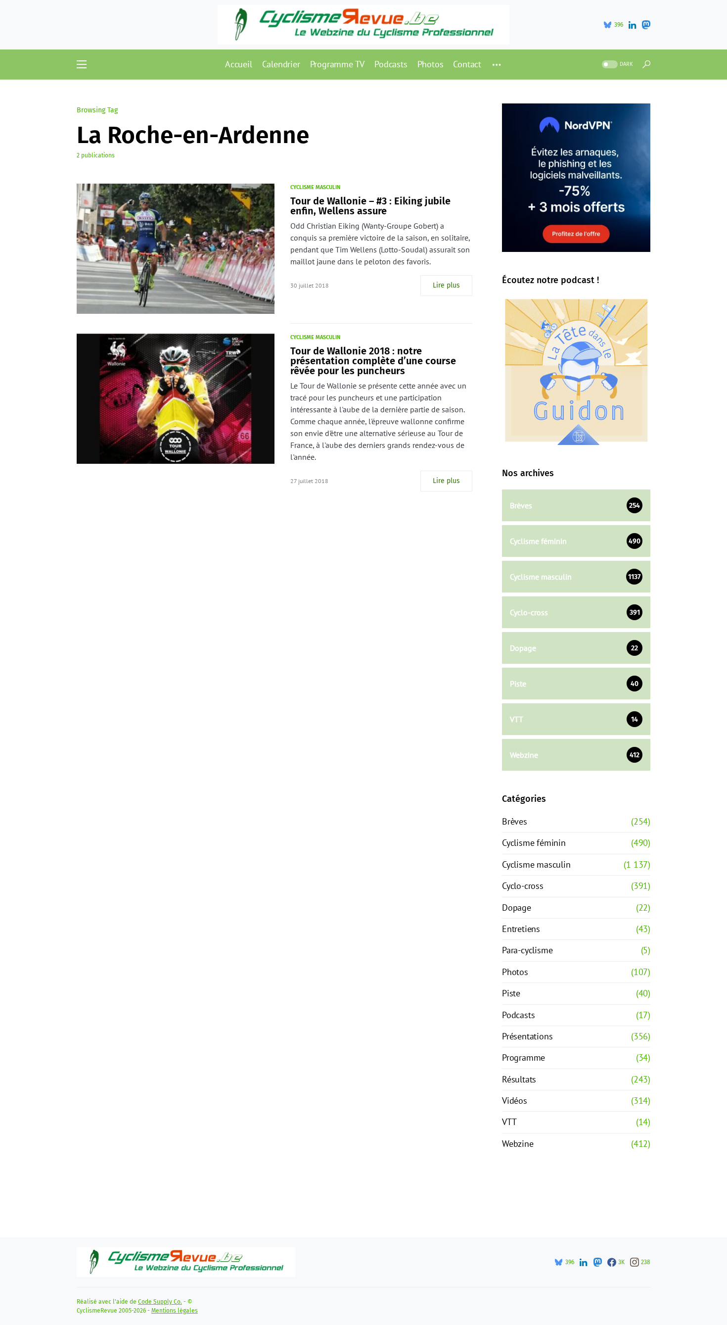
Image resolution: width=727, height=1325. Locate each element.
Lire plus (446, 285)
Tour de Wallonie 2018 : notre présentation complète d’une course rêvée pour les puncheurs (373, 361)
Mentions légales (174, 1310)
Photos (515, 972)
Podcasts (518, 1015)
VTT (509, 1122)
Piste (511, 993)
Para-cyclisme (527, 950)
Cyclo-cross (523, 885)
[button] (82, 64)
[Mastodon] (645, 24)
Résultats (519, 1079)
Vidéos (514, 1100)
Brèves (514, 821)
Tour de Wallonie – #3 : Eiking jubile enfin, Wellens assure (370, 206)
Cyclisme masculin (315, 187)
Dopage (516, 907)
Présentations (527, 1036)
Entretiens (521, 928)
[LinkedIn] (632, 24)
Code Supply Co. (160, 1301)
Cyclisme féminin (534, 842)
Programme (523, 1057)
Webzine (518, 1143)
